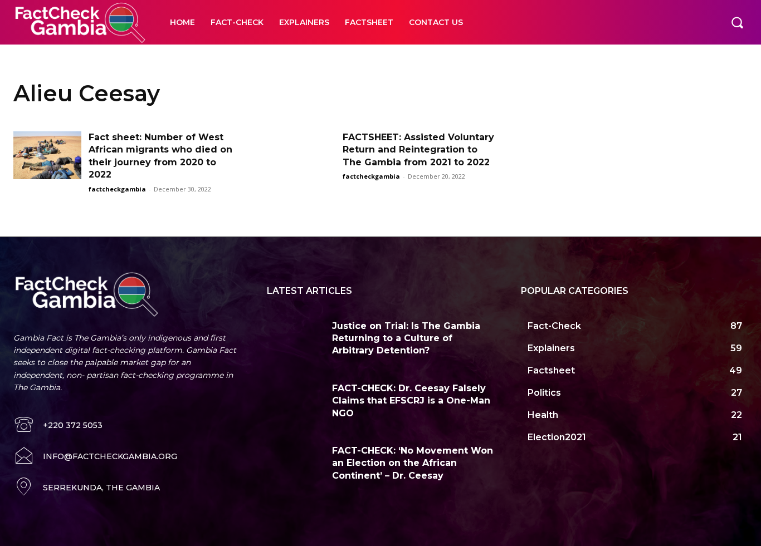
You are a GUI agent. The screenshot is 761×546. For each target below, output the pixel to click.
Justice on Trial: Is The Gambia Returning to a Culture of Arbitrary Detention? (406, 338)
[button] (737, 22)
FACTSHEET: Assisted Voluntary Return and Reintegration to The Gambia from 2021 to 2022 (418, 150)
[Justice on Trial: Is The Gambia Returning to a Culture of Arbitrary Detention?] (295, 338)
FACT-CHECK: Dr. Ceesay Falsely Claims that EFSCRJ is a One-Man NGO (411, 401)
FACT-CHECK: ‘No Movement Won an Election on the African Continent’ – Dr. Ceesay (412, 463)
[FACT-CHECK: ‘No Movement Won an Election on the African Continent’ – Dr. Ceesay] (295, 463)
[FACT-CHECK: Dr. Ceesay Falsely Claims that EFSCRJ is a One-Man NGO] (295, 400)
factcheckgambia (117, 189)
